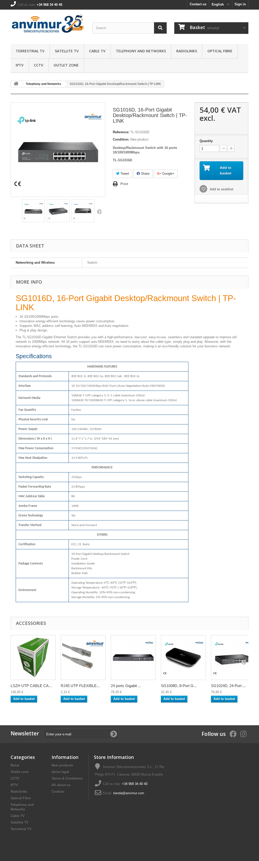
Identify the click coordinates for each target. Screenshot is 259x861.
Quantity (206, 141)
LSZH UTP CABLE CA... (31, 686)
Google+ (168, 173)
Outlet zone (66, 65)
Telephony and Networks (141, 51)
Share (144, 173)
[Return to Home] (16, 84)
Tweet (124, 173)
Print (124, 184)
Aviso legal (60, 772)
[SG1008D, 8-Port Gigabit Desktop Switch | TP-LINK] (183, 657)
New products (62, 765)
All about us (61, 785)
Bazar (15, 765)
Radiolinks (186, 51)
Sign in (240, 4)
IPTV (20, 65)
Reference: (121, 132)
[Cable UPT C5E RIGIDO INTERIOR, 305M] (33, 657)
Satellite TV (67, 51)
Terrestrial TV (30, 51)
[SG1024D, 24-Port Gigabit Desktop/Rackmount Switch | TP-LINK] (233, 657)
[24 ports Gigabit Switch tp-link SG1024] (133, 657)
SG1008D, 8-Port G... (179, 686)
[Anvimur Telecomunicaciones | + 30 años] (48, 25)
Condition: (121, 139)
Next (98, 211)
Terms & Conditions (67, 778)
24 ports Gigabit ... (126, 686)
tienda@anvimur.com (128, 793)
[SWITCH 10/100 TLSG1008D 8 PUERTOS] (33, 211)
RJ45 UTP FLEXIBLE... (80, 686)
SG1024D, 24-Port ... (228, 686)
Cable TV (97, 51)
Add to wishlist (221, 189)
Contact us (198, 4)
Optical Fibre (219, 51)
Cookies (58, 792)
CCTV (38, 65)
